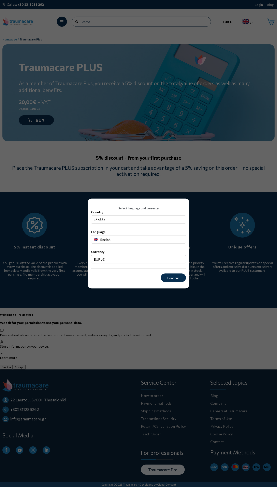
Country (97, 212)
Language (98, 231)
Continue (173, 277)
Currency (97, 251)
